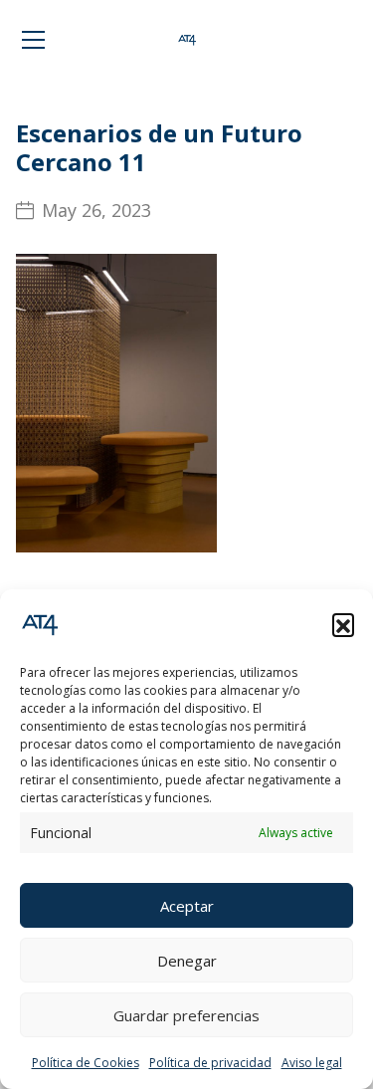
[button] (343, 624)
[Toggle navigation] (33, 40)
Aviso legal (311, 1062)
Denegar (187, 961)
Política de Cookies (85, 1062)
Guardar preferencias (186, 1015)
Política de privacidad (210, 1062)
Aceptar (187, 906)
